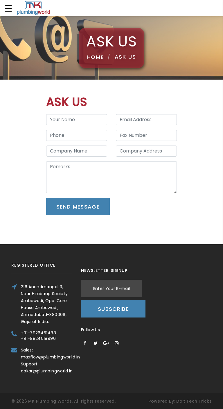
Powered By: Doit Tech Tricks (180, 401)
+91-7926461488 (38, 333)
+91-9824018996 (38, 338)
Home (95, 57)
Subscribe (113, 309)
